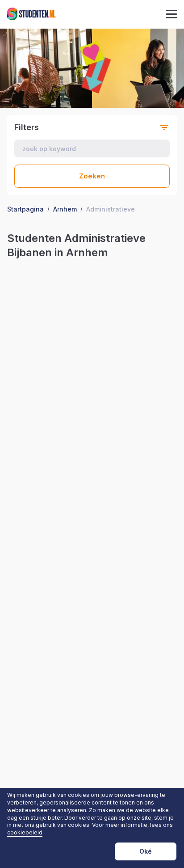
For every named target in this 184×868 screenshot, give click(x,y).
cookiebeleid (24, 833)
